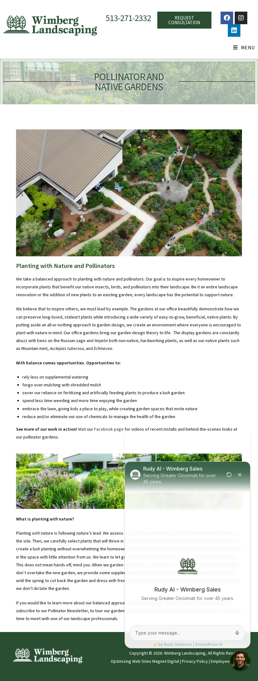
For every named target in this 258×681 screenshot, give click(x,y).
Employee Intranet (228, 661)
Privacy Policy (195, 661)
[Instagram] (241, 18)
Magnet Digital (165, 661)
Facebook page (109, 429)
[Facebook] (227, 18)
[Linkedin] (234, 30)
